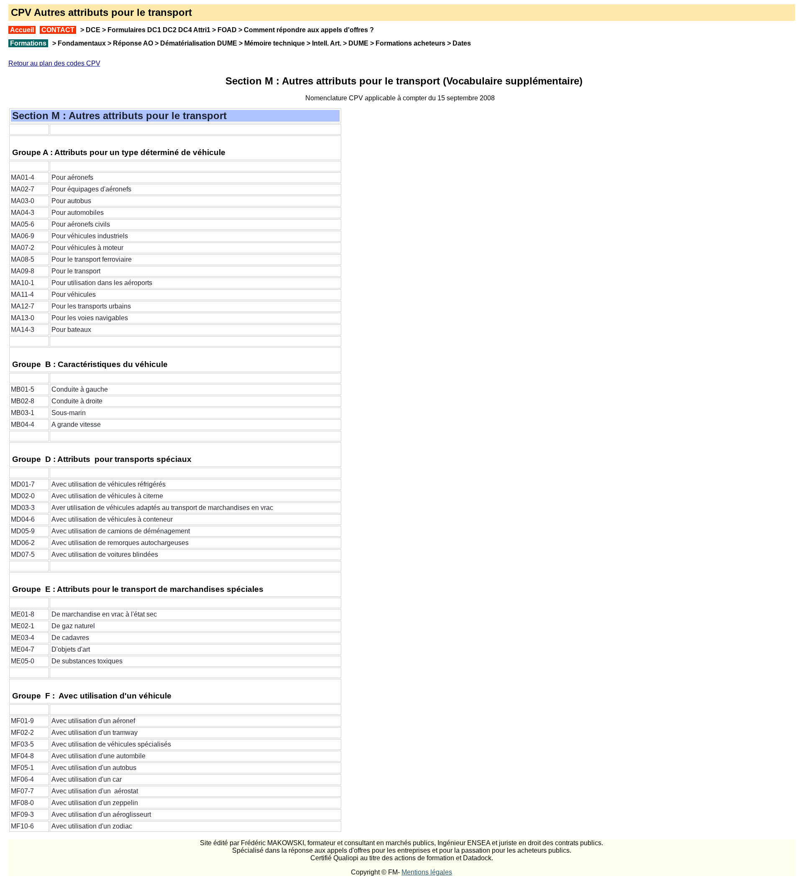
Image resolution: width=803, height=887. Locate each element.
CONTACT (57, 29)
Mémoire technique (274, 43)
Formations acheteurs (410, 43)
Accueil (22, 29)
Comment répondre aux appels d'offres (306, 29)
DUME (358, 43)
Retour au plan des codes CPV (54, 63)
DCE (93, 29)
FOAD (227, 29)
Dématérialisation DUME (198, 43)
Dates (462, 43)
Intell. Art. (326, 43)
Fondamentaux (81, 43)
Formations (28, 43)
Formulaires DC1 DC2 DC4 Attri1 (158, 29)
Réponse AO (133, 43)
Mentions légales (427, 872)
